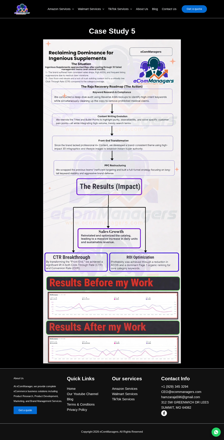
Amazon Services (59, 9)
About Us (142, 9)
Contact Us (169, 9)
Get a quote (25, 410)
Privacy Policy (77, 409)
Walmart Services (89, 9)
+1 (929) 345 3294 (174, 386)
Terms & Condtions (81, 404)
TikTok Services (118, 9)
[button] (72, 9)
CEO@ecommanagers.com (181, 392)
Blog (155, 9)
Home (71, 388)
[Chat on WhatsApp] (216, 432)
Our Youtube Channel (82, 394)
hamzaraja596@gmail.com (180, 397)
